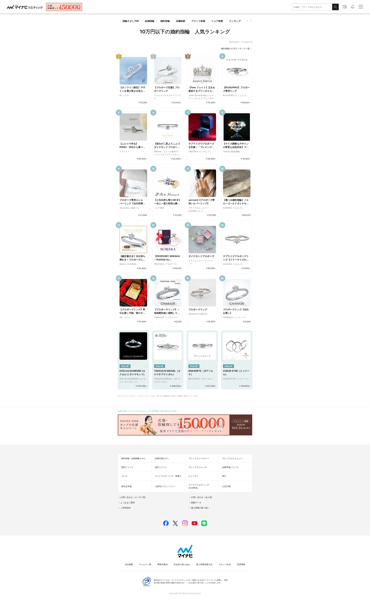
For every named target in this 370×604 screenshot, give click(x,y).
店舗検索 (180, 21)
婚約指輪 (165, 21)
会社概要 (129, 564)
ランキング (235, 21)
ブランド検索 (198, 21)
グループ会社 (225, 564)
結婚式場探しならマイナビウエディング (133, 411)
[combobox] (312, 7)
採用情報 (241, 564)
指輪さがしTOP (131, 21)
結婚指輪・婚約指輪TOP (161, 411)
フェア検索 (217, 21)
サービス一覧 (145, 564)
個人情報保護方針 (204, 564)
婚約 (175, 411)
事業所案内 (162, 564)
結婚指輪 (149, 21)
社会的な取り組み (182, 564)
